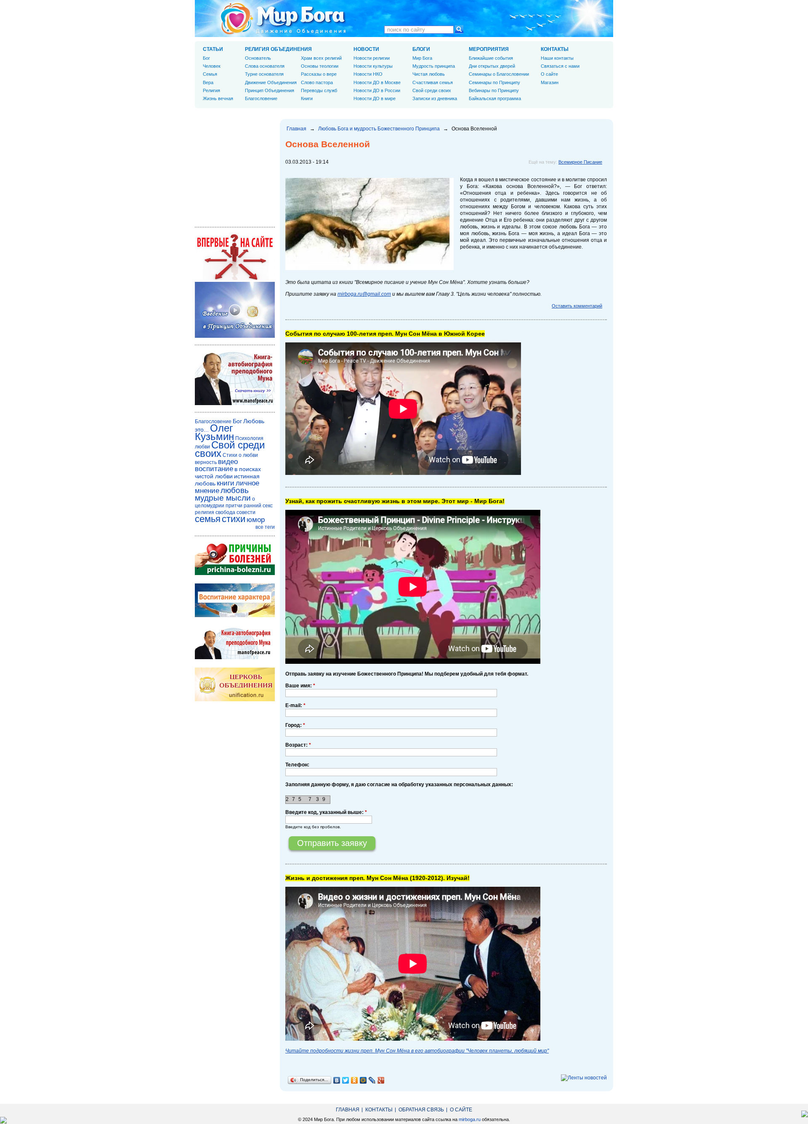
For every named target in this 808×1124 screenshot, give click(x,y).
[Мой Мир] (363, 1080)
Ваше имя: (300, 686)
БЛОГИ (421, 49)
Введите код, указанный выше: (326, 812)
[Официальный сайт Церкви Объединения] (235, 699)
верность (206, 462)
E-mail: (295, 705)
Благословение (261, 98)
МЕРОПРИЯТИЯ (489, 49)
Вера (208, 82)
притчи (234, 506)
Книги (307, 98)
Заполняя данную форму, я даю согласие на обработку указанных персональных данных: (399, 784)
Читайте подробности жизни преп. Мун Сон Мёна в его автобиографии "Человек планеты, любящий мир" (417, 1051)
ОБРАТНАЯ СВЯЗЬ (421, 1110)
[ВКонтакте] (336, 1080)
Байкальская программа (495, 98)
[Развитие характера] (235, 615)
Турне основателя (264, 74)
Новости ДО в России (377, 90)
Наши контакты (557, 58)
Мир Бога (422, 58)
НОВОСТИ (366, 49)
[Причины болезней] (235, 573)
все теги (265, 527)
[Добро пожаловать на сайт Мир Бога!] (235, 278)
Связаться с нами (560, 66)
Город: (295, 725)
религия (204, 512)
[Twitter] (345, 1080)
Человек (212, 66)
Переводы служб (319, 90)
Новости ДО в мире (375, 98)
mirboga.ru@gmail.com (364, 294)
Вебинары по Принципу (494, 90)
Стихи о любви (240, 455)
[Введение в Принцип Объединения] (235, 336)
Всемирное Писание (580, 161)
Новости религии (372, 58)
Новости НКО (368, 74)
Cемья (210, 74)
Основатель (258, 58)
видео (228, 462)
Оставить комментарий (577, 305)
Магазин (549, 82)
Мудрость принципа (433, 66)
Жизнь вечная (218, 98)
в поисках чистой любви (228, 473)
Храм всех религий (321, 58)
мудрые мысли (223, 497)
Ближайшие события (491, 58)
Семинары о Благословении (499, 74)
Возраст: (298, 745)
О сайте (549, 74)
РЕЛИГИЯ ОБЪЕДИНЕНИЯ (278, 49)
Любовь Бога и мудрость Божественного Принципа (379, 129)
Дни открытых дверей (492, 66)
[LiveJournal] (372, 1080)
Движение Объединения (271, 82)
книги (225, 483)
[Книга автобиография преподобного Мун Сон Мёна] (235, 657)
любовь (235, 490)
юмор (256, 520)
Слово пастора (317, 82)
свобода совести (235, 512)
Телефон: (297, 765)
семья (208, 519)
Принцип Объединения (269, 90)
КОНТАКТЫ (555, 49)
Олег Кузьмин (214, 432)
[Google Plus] (381, 1080)
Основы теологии (319, 66)
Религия (211, 90)
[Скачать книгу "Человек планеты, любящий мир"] (235, 403)
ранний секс (258, 506)
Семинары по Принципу (494, 82)
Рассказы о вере (319, 74)
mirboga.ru (470, 1119)
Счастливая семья (432, 82)
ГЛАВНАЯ (347, 1110)
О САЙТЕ (461, 1110)
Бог (206, 58)
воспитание (214, 469)
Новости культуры (373, 66)
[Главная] (283, 18)
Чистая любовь (428, 74)
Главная (296, 129)
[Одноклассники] (354, 1080)
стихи (233, 519)
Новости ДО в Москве (377, 82)
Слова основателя (264, 66)
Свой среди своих (431, 90)
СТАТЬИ (213, 49)
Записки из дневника (434, 98)
